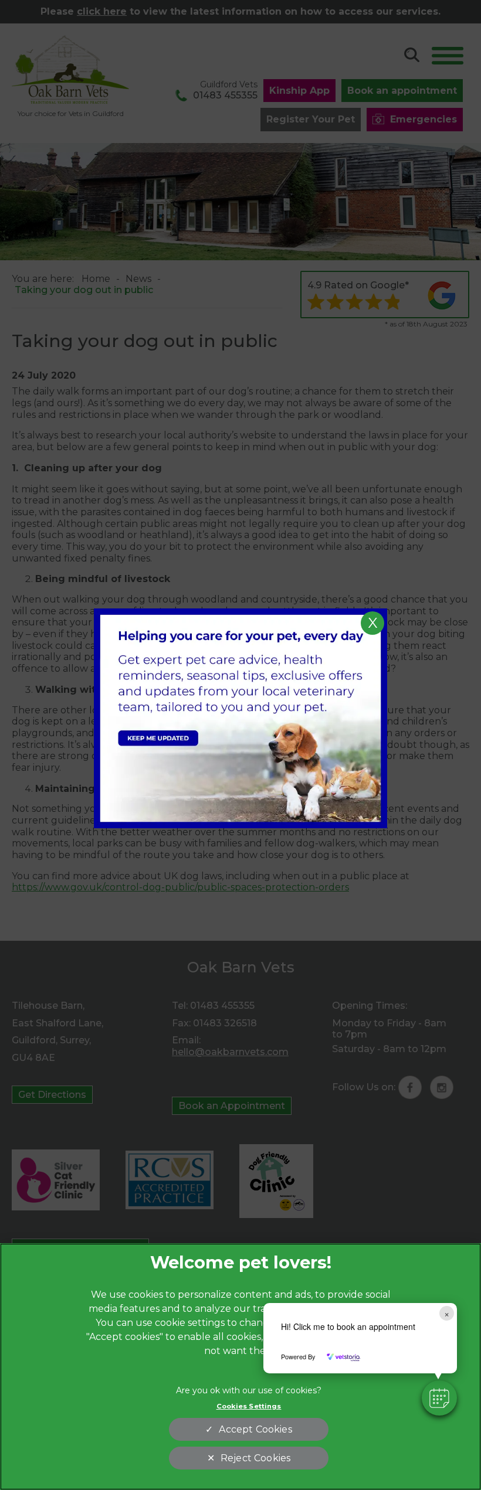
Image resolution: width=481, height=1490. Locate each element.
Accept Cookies (255, 1429)
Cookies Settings (249, 1406)
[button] (439, 1398)
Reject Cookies (255, 1458)
